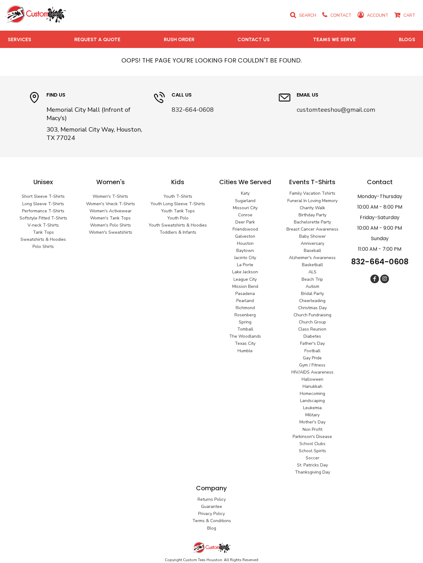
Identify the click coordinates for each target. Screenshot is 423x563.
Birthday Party (312, 215)
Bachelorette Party (312, 222)
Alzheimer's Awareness (312, 258)
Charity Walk (312, 208)
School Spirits (312, 451)
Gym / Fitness (312, 365)
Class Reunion (312, 329)
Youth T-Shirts (178, 196)
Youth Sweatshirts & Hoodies (178, 225)
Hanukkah (312, 386)
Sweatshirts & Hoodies (43, 239)
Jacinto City (245, 258)
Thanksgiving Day (312, 472)
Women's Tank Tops (110, 218)
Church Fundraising (312, 315)
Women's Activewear (110, 211)
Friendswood (245, 229)
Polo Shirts (43, 246)
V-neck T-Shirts (43, 225)
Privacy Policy (211, 514)
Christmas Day (312, 308)
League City (245, 279)
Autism (312, 286)
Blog (211, 528)
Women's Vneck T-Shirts (110, 204)
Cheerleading (312, 301)
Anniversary (312, 243)
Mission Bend (245, 286)
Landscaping (312, 401)
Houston (245, 243)
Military (312, 415)
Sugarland (245, 201)
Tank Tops (43, 232)
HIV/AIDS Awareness (312, 372)
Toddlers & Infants (177, 232)
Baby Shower (312, 236)
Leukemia (312, 408)
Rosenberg (245, 315)
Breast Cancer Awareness (312, 229)
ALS (312, 272)
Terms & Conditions (211, 521)
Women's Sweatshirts (110, 232)
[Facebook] (374, 279)
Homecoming (312, 393)
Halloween (312, 379)
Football (312, 351)
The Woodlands (245, 336)
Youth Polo (178, 218)
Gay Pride (312, 358)
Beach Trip (312, 279)
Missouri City (245, 208)
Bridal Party (312, 294)
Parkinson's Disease (312, 437)
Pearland (245, 301)
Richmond (245, 308)
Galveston (245, 236)
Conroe (245, 215)
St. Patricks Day (312, 465)
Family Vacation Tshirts (312, 193)
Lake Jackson (245, 272)
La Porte (245, 265)
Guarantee (211, 506)
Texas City (245, 343)
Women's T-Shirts (110, 196)
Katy (245, 193)
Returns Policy (212, 499)
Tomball (245, 329)
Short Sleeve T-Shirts (43, 196)
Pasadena (245, 294)
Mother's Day (312, 422)
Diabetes (312, 336)
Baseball (312, 250)
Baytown (245, 250)
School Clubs (312, 444)
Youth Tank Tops (178, 211)
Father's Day (312, 343)
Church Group (312, 322)
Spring (245, 322)
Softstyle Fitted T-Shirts (43, 218)
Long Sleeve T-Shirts (43, 204)
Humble (245, 351)
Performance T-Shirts (43, 211)
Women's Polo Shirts (110, 225)
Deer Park (245, 222)
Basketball (312, 265)
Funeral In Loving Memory (312, 201)
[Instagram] (384, 279)
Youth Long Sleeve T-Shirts (177, 204)
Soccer (312, 458)
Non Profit (312, 429)
